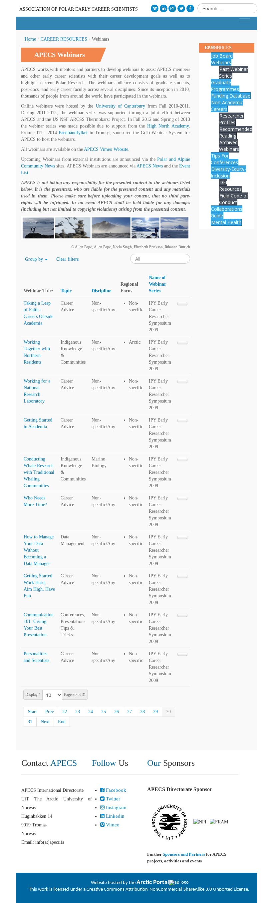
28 (142, 711)
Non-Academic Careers (227, 105)
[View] (182, 303)
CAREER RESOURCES (64, 39)
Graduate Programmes (225, 85)
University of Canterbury (120, 106)
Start (32, 711)
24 (90, 711)
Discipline (101, 290)
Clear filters (67, 259)
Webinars (221, 62)
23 (77, 711)
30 (168, 711)
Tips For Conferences (224, 158)
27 (129, 711)
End (62, 721)
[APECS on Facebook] (190, 8)
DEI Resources (230, 185)
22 (64, 711)
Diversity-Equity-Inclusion (228, 172)
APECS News (149, 165)
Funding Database (230, 96)
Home (30, 39)
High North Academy (168, 126)
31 (30, 721)
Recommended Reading (235, 132)
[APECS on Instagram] (172, 8)
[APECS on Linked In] (163, 8)
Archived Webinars (229, 145)
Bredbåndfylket (73, 132)
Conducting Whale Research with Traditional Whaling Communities (39, 472)
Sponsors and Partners (184, 854)
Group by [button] (34, 259)
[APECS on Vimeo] (154, 8)
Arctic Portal (152, 882)
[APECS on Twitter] (181, 8)
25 (103, 711)
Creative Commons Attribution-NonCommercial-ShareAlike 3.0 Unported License (167, 889)
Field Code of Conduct (233, 198)
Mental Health (226, 222)
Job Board (222, 56)
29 (155, 711)
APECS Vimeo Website (106, 149)
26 (116, 711)
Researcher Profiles (231, 119)
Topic (66, 290)
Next (45, 721)
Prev (49, 711)
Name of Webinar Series (157, 284)
